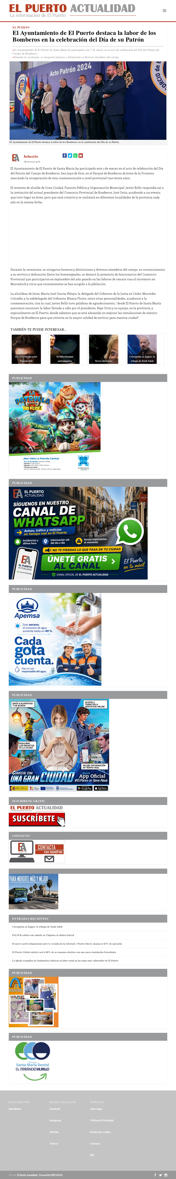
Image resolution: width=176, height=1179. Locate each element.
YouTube (54, 1132)
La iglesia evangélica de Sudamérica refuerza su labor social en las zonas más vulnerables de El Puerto (65, 960)
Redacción (31, 156)
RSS (92, 1155)
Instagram (55, 1120)
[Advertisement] (88, 233)
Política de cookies (100, 1132)
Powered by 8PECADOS (51, 1174)
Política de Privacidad (102, 1120)
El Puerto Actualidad (27, 1174)
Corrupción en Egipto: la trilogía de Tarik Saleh (37, 926)
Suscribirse (15, 1108)
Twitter (54, 1143)
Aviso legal (96, 1108)
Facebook (55, 1108)
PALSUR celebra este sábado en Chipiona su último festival (43, 935)
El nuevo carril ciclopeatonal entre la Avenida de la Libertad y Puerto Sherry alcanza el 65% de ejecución (67, 943)
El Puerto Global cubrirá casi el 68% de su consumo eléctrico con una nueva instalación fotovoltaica (64, 952)
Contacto (95, 1143)
